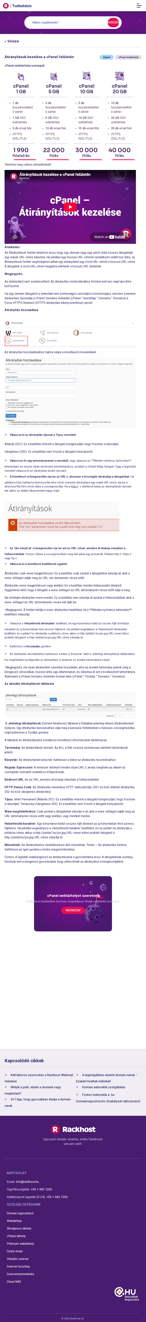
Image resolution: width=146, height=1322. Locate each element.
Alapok (106, 57)
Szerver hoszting (18, 1266)
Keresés (113, 22)
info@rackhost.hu (27, 1182)
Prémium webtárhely (20, 1243)
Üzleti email (15, 1251)
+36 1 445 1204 (56, 1197)
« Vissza (12, 41)
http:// (74, 486)
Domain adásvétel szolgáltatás (103, 1087)
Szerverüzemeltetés (20, 1274)
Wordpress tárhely (19, 1228)
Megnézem (73, 910)
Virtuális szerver (18, 1259)
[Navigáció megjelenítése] (140, 5)
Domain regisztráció (20, 1213)
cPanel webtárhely (128, 57)
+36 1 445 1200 (41, 1189)
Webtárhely (14, 1221)
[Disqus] (73, 991)
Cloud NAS (14, 1281)
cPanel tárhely (16, 1236)
